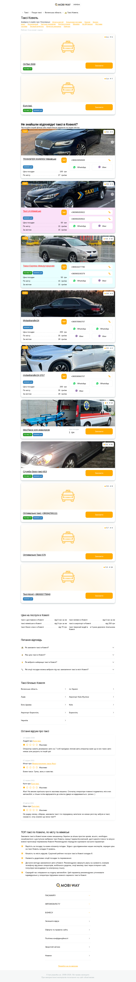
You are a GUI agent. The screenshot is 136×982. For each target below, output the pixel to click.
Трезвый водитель (37, 26)
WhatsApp (81, 167)
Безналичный (33, 24)
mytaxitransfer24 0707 (34, 375)
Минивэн (76, 24)
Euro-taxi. (27, 105)
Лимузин (67, 26)
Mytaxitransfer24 (31, 320)
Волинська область (53, 12)
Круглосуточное (64, 24)
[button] (67, 153)
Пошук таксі (37, 12)
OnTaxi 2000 (29, 64)
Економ (87, 22)
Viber (104, 167)
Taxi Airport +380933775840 (36, 594)
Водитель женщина (53, 26)
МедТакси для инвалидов (36, 430)
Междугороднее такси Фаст (44, 763)
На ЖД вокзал (87, 24)
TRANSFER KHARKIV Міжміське (39, 159)
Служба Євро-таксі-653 (35, 471)
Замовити (99, 66)
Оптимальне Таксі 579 (34, 555)
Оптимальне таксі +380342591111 (40, 513)
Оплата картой (57, 22)
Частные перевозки (48, 24)
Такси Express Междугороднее (39, 266)
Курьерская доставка (74, 22)
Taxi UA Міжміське (32, 211)
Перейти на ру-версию (68, 966)
